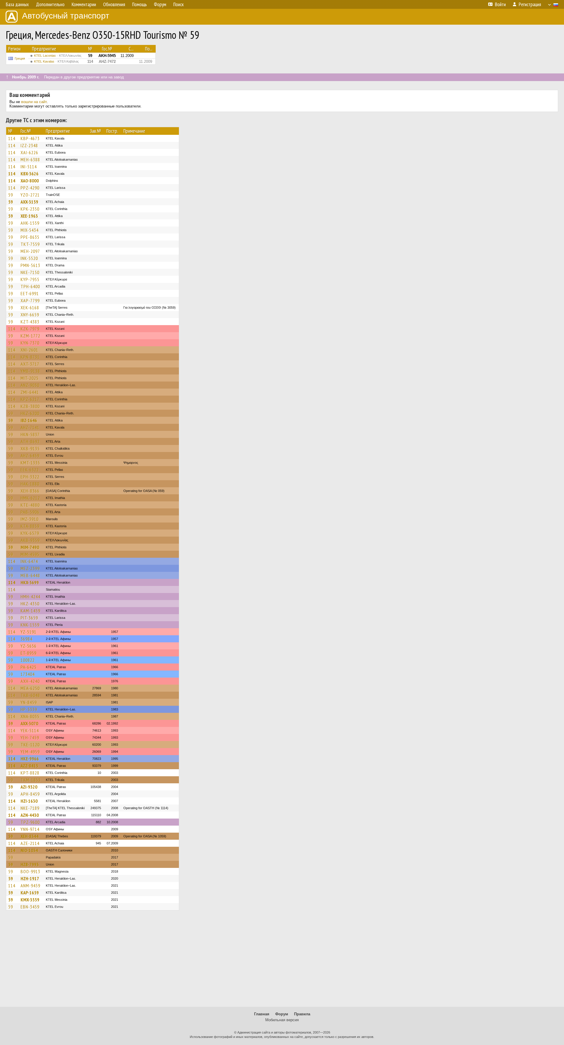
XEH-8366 (30, 491)
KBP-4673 (30, 138)
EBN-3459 (30, 907)
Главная (261, 1014)
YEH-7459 (30, 737)
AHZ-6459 (30, 455)
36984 (26, 639)
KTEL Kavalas (56, 61)
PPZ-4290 (30, 188)
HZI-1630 (29, 801)
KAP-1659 (30, 893)
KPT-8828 (30, 773)
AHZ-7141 (30, 427)
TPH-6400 (30, 286)
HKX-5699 (30, 582)
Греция (20, 58)
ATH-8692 (30, 441)
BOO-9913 (30, 871)
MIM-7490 (30, 547)
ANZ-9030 (30, 385)
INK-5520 (29, 258)
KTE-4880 (30, 505)
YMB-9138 (30, 371)
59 (10, 195)
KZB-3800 (30, 406)
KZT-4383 (30, 322)
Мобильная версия (282, 1020)
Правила (302, 1014)
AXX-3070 (29, 723)
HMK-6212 (30, 498)
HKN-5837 (30, 434)
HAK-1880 (30, 484)
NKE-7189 (30, 808)
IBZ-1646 (29, 420)
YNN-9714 (30, 829)
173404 (28, 674)
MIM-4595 (30, 554)
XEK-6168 (30, 307)
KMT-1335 (30, 463)
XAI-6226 (29, 152)
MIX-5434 (29, 230)
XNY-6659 (30, 314)
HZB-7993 (30, 864)
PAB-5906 (30, 512)
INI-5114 (29, 166)
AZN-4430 (30, 815)
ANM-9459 (30, 885)
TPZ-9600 (30, 822)
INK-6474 (29, 561)
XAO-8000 (30, 181)
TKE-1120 (30, 744)
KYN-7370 (30, 343)
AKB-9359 (30, 540)
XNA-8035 (30, 716)
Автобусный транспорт (65, 15)
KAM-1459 (30, 611)
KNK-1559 (30, 625)
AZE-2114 (30, 843)
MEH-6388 (30, 159)
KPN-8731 (30, 357)
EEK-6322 (30, 470)
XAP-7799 (30, 300)
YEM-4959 (30, 752)
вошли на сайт (34, 102)
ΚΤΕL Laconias (57, 55)
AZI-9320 (29, 787)
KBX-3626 (29, 174)
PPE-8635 (30, 237)
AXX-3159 (29, 202)
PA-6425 (28, 667)
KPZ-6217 (30, 399)
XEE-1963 (29, 216)
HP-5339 (29, 709)
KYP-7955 (30, 279)
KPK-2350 (30, 209)
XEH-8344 (29, 836)
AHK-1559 (30, 223)
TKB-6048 (30, 695)
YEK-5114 (30, 730)
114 (11, 138)
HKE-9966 (30, 759)
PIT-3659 (29, 618)
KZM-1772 (30, 336)
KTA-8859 (30, 526)
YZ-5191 (28, 632)
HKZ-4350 (30, 603)
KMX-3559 (30, 900)
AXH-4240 (30, 681)
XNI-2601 (29, 350)
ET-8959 (28, 653)
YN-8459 (29, 702)
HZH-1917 (30, 878)
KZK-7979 (30, 329)
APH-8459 (30, 794)
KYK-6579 (30, 533)
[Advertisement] (282, 961)
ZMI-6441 (30, 392)
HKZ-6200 (30, 413)
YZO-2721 (30, 195)
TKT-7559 (30, 244)
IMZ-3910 (29, 519)
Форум (281, 1014)
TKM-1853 (31, 780)
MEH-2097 (30, 251)
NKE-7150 (30, 272)
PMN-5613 (30, 265)
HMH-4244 (30, 596)
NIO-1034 (29, 850)
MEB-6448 (30, 575)
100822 (28, 660)
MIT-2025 (29, 378)
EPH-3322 (30, 477)
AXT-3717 (30, 364)
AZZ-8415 (29, 766)
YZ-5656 (28, 646)
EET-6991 (30, 293)
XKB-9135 (30, 448)
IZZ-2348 (29, 145)
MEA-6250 (30, 688)
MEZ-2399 (30, 568)
